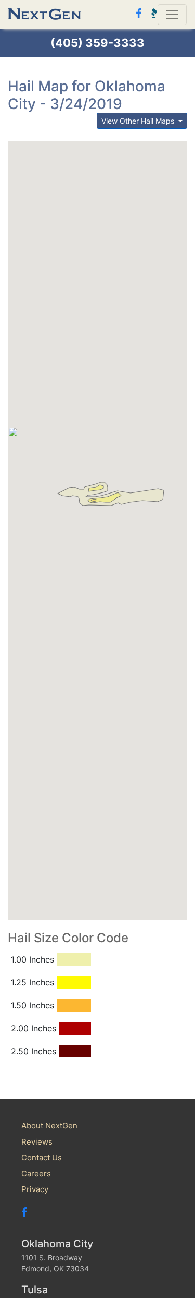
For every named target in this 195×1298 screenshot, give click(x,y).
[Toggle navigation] (172, 14)
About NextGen (49, 1126)
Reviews (37, 1142)
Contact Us (41, 1157)
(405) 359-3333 (97, 43)
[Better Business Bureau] (152, 13)
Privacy (34, 1189)
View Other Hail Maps (138, 120)
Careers (36, 1174)
